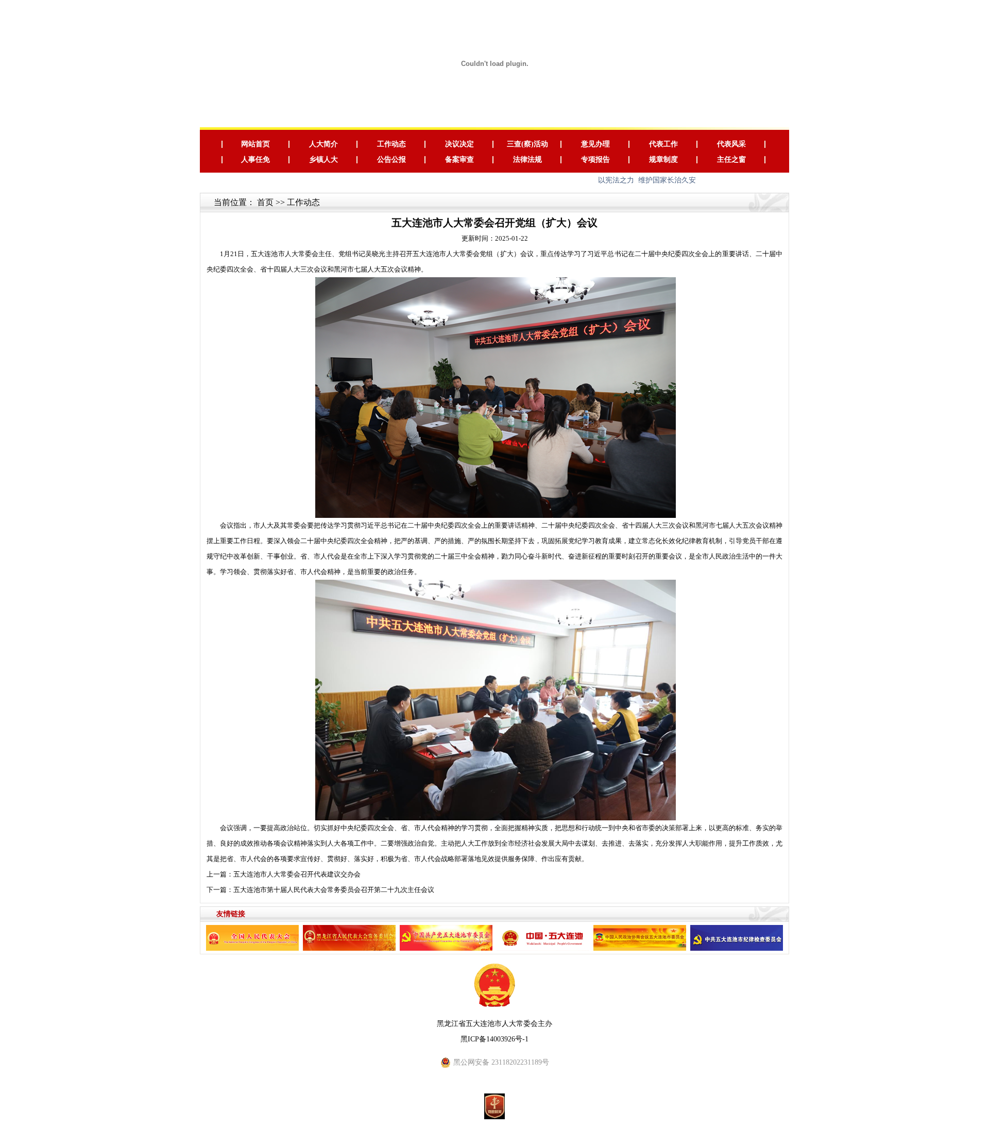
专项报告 (595, 159)
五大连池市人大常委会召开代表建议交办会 (297, 874)
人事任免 (255, 159)
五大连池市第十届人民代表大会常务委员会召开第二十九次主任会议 (333, 890)
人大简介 (323, 144)
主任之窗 (731, 159)
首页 (265, 202)
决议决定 (459, 144)
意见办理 (595, 144)
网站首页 (255, 144)
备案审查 (459, 159)
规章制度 (663, 159)
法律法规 (527, 159)
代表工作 (663, 144)
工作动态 (391, 144)
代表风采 (731, 144)
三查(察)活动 (527, 144)
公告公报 (391, 159)
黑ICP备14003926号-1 (494, 1039)
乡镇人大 (323, 159)
